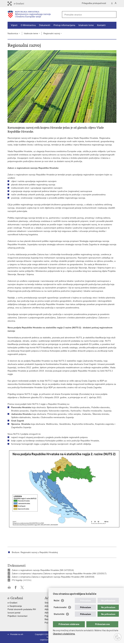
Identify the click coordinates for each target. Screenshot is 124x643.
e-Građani (12, 602)
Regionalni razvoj (51, 33)
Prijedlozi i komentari (17, 616)
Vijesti (14, 25)
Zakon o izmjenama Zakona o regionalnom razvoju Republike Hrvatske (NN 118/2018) (53, 577)
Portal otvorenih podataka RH (22, 609)
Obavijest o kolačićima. (64, 634)
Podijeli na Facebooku (15, 587)
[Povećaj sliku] (62, 86)
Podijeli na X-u (22, 587)
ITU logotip (17, 580)
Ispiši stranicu (9, 587)
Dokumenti (44, 25)
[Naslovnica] (35, 14)
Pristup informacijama (64, 25)
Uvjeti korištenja (46, 640)
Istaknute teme (86, 25)
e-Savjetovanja (15, 606)
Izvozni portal (14, 612)
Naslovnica (13, 33)
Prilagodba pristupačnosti (94, 3)
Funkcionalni (60, 607)
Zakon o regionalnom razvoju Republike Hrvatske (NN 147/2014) (43, 570)
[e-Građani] (20, 4)
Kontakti (101, 25)
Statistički (59, 614)
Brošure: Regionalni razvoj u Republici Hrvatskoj (35, 552)
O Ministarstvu (28, 25)
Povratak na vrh (16, 634)
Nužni (56, 600)
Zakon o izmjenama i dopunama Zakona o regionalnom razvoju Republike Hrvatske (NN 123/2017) (59, 573)
